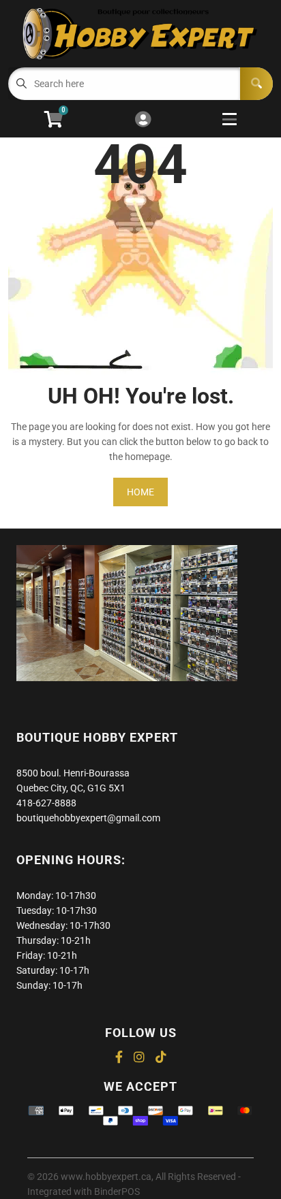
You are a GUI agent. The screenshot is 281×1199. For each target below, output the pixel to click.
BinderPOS (117, 1191)
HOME (140, 492)
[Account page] (143, 120)
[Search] (256, 83)
